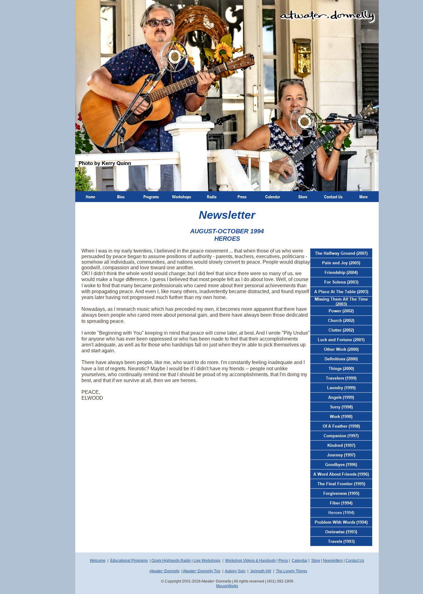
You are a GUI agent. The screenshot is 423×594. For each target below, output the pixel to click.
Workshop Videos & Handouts (250, 560)
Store (315, 560)
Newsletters (333, 560)
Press (283, 560)
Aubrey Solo (235, 571)
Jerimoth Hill (260, 571)
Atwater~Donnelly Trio (201, 571)
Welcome (98, 560)
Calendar (299, 560)
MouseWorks (227, 586)
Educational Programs (129, 560)
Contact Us (355, 560)
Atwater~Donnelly (165, 571)
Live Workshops (207, 560)
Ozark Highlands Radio (171, 560)
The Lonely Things (291, 571)
